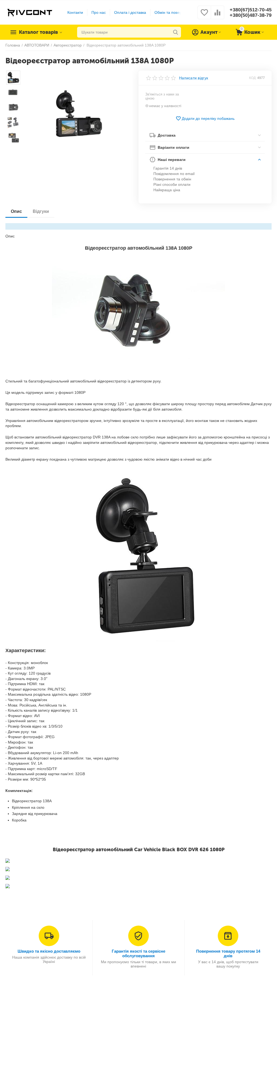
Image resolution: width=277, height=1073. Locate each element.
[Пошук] (175, 32)
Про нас (98, 12)
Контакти (75, 12)
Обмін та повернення (173, 12)
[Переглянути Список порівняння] (217, 15)
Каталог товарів (38, 32)
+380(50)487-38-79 (251, 15)
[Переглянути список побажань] (204, 15)
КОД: (252, 78)
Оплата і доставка (130, 12)
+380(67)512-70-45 (251, 9)
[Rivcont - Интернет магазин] (29, 12)
